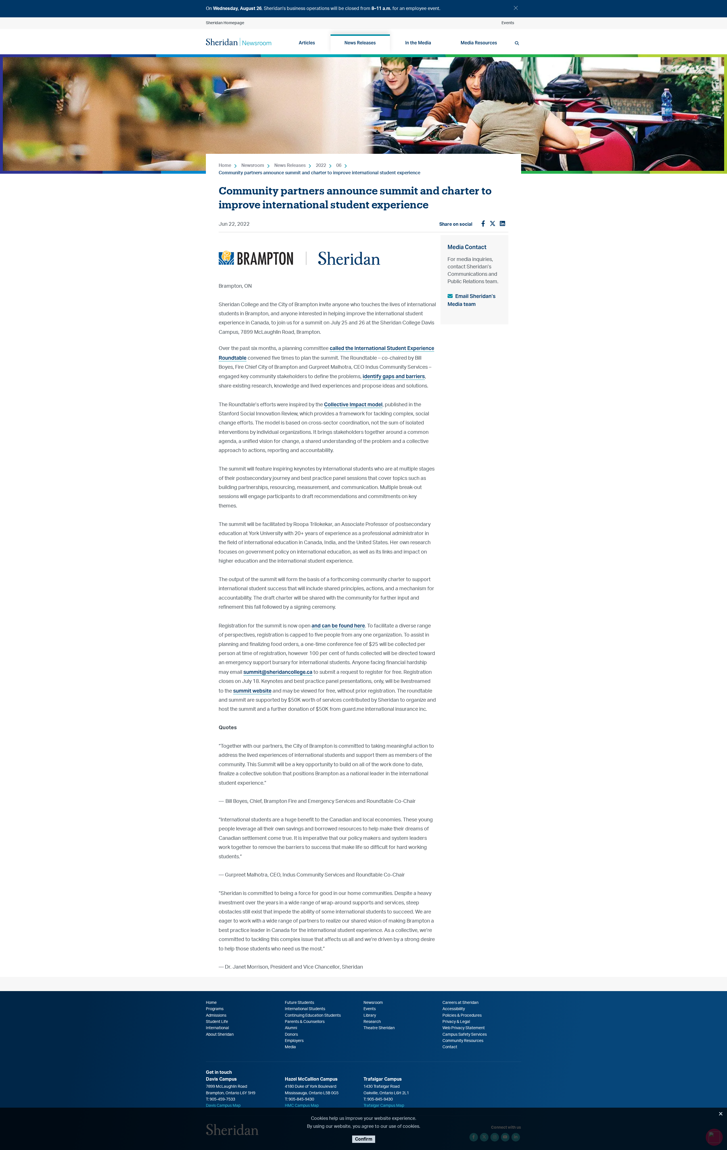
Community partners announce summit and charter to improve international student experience (319, 173)
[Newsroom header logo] (238, 41)
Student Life (217, 1022)
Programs (214, 1009)
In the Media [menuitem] (418, 43)
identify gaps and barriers (394, 376)
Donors (291, 1035)
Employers (294, 1041)
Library (370, 1016)
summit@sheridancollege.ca (277, 672)
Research (372, 1022)
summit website (252, 690)
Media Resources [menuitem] (479, 43)
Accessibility (453, 1009)
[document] (363, 8)
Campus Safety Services (464, 1035)
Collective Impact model (353, 404)
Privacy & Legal (456, 1022)
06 (338, 165)
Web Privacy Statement (463, 1028)
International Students (305, 1009)
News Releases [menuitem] (360, 43)
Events (508, 23)
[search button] (517, 43)
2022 (321, 165)
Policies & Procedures (462, 1016)
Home (225, 165)
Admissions (216, 1016)
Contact (449, 1047)
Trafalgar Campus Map (384, 1106)
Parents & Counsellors (305, 1022)
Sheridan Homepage (225, 23)
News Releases (290, 165)
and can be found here (338, 625)
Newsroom (252, 165)
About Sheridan (220, 1035)
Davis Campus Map (223, 1106)
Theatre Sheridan (379, 1028)
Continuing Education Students (313, 1016)
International (217, 1028)
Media (290, 1047)
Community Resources (462, 1041)
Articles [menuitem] (307, 43)
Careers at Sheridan (460, 1003)
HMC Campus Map (302, 1106)
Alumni (291, 1028)
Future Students (299, 1003)
